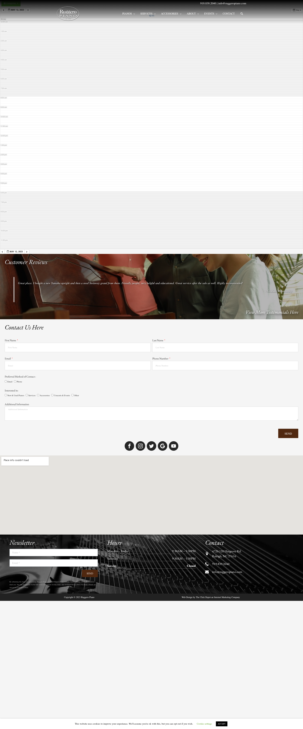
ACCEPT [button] (222, 723)
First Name (11, 340)
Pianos (127, 13)
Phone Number (160, 358)
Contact (229, 13)
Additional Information (17, 404)
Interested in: (11, 390)
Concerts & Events (62, 395)
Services (146, 13)
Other (76, 395)
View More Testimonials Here (272, 312)
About (191, 13)
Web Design (187, 609)
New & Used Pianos (15, 395)
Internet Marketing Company (227, 609)
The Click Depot (203, 609)
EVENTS (209, 13)
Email (8, 358)
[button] (242, 13)
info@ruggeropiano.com (232, 3)
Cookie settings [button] (204, 723)
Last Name (158, 340)
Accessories (169, 13)
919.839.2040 (208, 3)
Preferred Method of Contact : (20, 376)
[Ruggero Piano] (68, 13)
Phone (19, 381)
